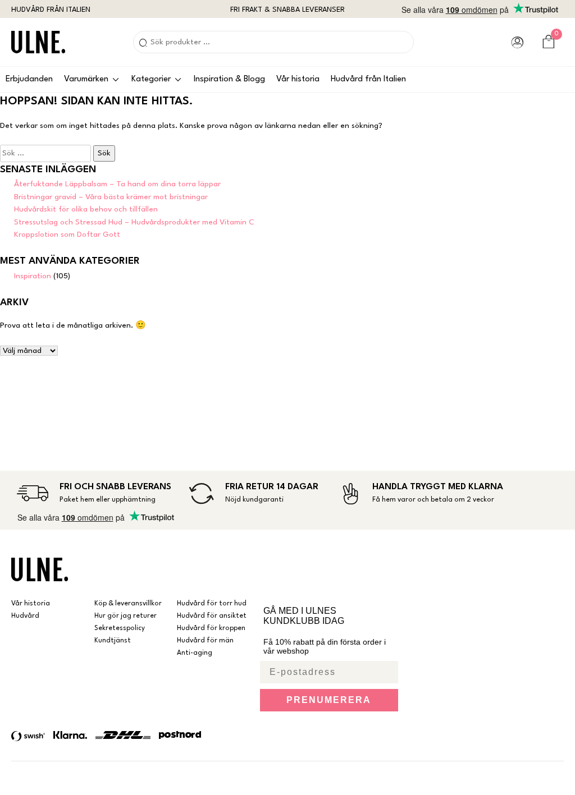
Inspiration (32, 276)
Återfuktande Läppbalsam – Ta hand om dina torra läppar (117, 184)
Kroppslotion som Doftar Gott (67, 234)
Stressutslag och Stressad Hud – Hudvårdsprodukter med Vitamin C (134, 222)
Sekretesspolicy (119, 628)
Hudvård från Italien (368, 79)
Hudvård (25, 616)
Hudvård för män (205, 640)
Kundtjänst (112, 640)
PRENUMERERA (328, 700)
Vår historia (298, 79)
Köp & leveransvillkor (128, 603)
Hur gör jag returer (125, 616)
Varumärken (86, 79)
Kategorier (151, 79)
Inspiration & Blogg (229, 79)
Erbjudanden (29, 79)
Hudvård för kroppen (211, 628)
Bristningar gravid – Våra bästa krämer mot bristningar (111, 197)
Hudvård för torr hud (212, 603)
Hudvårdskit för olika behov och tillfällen (86, 209)
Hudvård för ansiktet (212, 616)
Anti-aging (194, 653)
